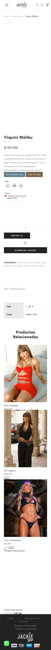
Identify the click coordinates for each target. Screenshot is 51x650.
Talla (7, 181)
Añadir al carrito (17, 236)
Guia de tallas (34, 174)
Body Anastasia (11, 405)
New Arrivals (34, 262)
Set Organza (10, 470)
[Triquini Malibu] (5, 272)
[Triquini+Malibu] (14, 272)
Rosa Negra (17, 265)
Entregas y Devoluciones (25, 625)
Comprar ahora (25, 250)
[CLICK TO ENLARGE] (42, 32)
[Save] (25, 242)
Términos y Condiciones (25, 628)
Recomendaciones (14, 174)
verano (41, 265)
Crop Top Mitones (12, 540)
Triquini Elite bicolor (13, 610)
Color (7, 193)
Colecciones (17, 16)
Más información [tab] (14, 288)
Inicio (6, 16)
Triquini (26, 265)
